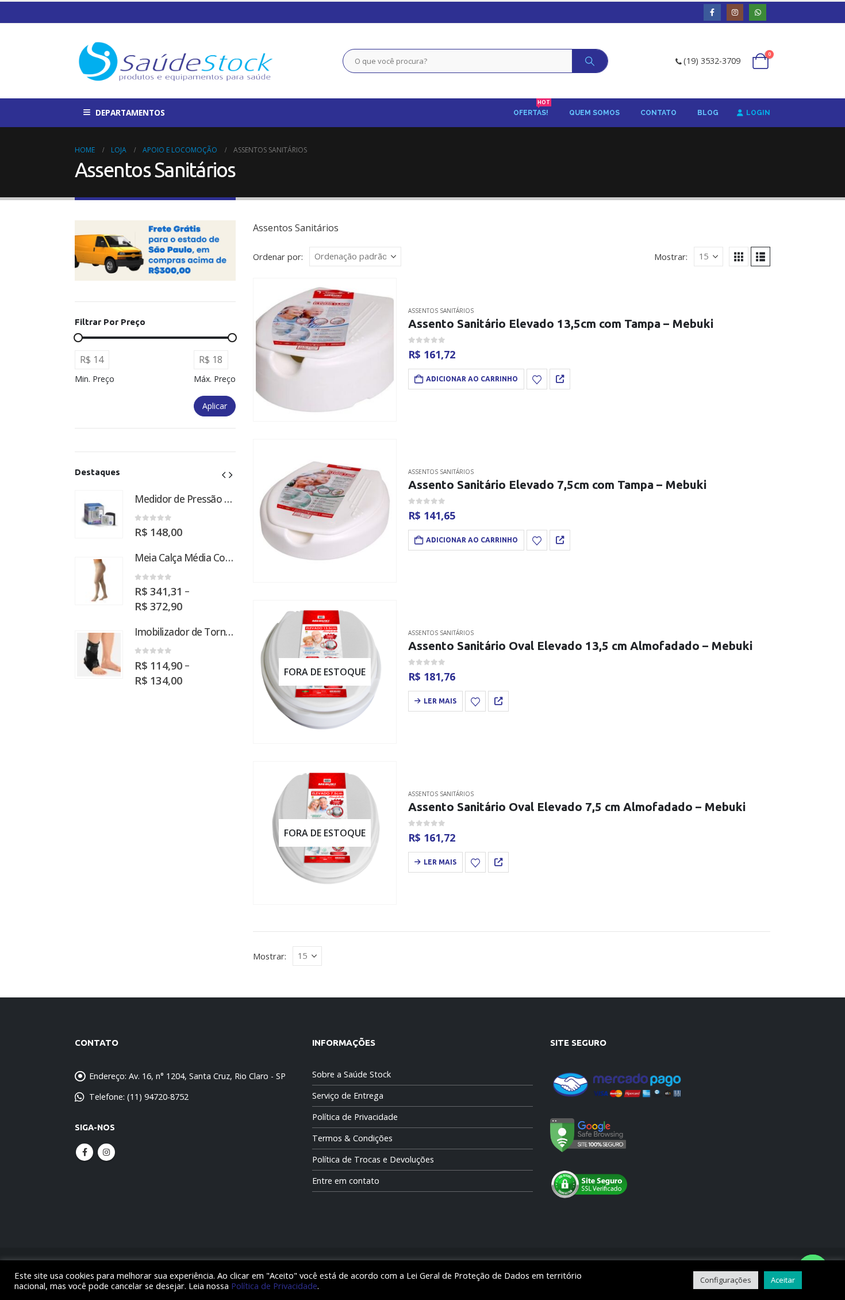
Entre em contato (345, 1180)
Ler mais (440, 701)
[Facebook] (712, 12)
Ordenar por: (278, 256)
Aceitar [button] (783, 1280)
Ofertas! (531, 109)
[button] (738, 256)
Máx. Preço (215, 378)
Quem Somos (594, 113)
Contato (658, 113)
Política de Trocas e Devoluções (373, 1159)
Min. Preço (94, 378)
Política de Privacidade (355, 1116)
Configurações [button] (725, 1280)
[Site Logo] (175, 61)
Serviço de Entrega (347, 1095)
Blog (708, 113)
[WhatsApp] (757, 12)
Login (758, 113)
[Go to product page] (325, 350)
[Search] (590, 60)
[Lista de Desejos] (537, 379)
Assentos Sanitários (441, 311)
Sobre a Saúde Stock (351, 1074)
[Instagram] (735, 12)
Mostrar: (670, 256)
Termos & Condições (352, 1138)
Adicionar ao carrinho (472, 379)
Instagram (106, 1152)
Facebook (84, 1152)
